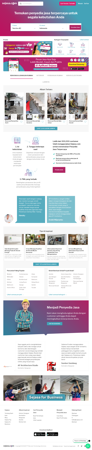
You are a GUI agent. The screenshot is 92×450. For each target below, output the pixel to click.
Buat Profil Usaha (62, 418)
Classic (21, 277)
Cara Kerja (60, 416)
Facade (34, 287)
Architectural (23, 279)
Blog (6, 417)
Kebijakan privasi (58, 446)
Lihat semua (84, 40)
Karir (6, 415)
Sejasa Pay (8, 420)
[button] (23, 28)
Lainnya (46, 82)
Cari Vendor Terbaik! (67, 3)
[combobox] (32, 4)
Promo (5, 40)
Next (50, 48)
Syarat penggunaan (69, 446)
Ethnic (9, 279)
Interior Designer (78, 274)
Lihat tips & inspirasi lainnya (46, 264)
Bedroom (34, 279)
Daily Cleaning (71, 47)
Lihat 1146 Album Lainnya (46, 128)
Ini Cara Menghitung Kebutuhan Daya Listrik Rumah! (76, 250)
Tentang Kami (9, 413)
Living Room (23, 282)
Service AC (60, 47)
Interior (40, 75)
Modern (9, 274)
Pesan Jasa (59, 170)
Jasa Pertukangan (71, 54)
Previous (6, 48)
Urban (33, 274)
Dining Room (35, 282)
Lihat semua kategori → (58, 294)
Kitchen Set (22, 422)
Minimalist (10, 277)
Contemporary (23, 274)
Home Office (11, 287)
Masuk (80, 3)
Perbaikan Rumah (55, 75)
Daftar (86, 3)
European (34, 277)
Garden (34, 285)
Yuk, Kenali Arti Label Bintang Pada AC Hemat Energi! (12, 250)
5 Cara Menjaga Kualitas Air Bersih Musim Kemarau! (34, 250)
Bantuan (74, 422)
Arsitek (51, 274)
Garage (21, 285)
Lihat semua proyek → (15, 294)
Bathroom (10, 285)
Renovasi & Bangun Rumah (21, 75)
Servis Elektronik (74, 75)
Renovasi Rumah (60, 54)
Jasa (15, 25)
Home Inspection (66, 274)
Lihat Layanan (37, 420)
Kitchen (9, 282)
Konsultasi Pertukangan (83, 54)
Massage (83, 47)
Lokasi (43, 25)
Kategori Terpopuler (61, 40)
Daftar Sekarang (54, 323)
